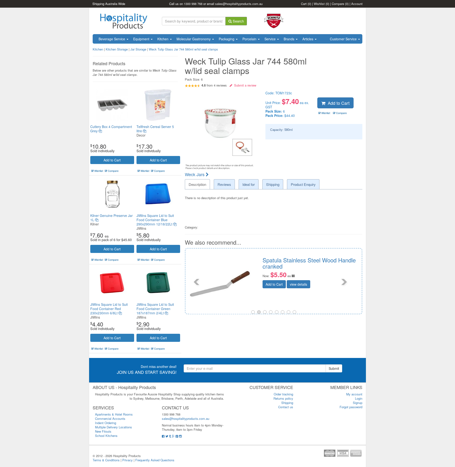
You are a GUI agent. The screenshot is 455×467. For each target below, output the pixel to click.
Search (238, 20)
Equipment (141, 39)
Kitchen (163, 39)
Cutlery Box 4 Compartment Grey (111, 128)
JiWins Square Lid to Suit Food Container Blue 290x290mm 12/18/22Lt (155, 219)
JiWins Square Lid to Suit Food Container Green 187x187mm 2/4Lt (155, 308)
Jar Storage (138, 49)
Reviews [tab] (224, 184)
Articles (308, 39)
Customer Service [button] (344, 39)
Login (358, 398)
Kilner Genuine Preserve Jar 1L (111, 217)
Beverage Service (112, 39)
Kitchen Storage (117, 49)
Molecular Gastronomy (194, 39)
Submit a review (244, 85)
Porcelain (249, 39)
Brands (289, 39)
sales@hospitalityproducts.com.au (239, 3)
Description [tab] (197, 184)
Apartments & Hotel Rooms (114, 414)
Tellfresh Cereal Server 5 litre (155, 128)
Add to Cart (112, 160)
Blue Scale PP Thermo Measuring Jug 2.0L (346, 263)
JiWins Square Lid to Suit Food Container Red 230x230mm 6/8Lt (109, 308)
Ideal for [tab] (248, 184)
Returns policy (283, 398)
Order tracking (283, 394)
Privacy (127, 460)
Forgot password (351, 407)
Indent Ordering (105, 423)
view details (334, 289)
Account (357, 3)
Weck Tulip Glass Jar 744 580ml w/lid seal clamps (183, 49)
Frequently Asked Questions (154, 460)
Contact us (285, 407)
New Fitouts (103, 431)
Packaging (227, 39)
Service (270, 39)
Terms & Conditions (106, 460)
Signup (357, 402)
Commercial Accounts (110, 418)
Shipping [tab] (272, 184)
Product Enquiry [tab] (303, 184)
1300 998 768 (193, 3)
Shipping (287, 402)
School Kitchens (106, 435)
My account (354, 394)
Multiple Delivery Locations (113, 427)
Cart (306, 3)
